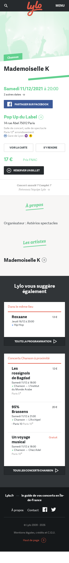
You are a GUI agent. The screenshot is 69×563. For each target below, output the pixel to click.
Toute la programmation (33, 341)
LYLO (34, 8)
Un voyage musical (21, 439)
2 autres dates (12, 94)
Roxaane (19, 316)
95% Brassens (20, 409)
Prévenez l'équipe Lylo (34, 187)
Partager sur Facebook (31, 104)
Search (8, 5)
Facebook (45, 510)
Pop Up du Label (20, 117)
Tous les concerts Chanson (33, 470)
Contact (33, 510)
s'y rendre (50, 147)
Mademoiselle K (22, 260)
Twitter (53, 510)
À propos (17, 510)
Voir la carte (18, 147)
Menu (60, 6)
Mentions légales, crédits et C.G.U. (34, 532)
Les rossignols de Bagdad (21, 373)
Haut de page (31, 540)
